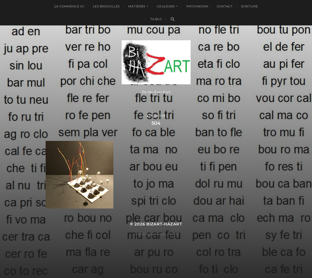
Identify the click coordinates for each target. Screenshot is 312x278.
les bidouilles (106, 6)
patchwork (197, 6)
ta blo (156, 19)
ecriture (249, 6)
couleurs (166, 6)
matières (136, 6)
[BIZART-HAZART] (156, 62)
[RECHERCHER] (172, 19)
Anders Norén (165, 234)
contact (225, 6)
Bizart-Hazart (164, 224)
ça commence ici (69, 6)
